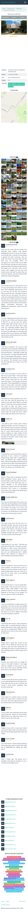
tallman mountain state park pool (14, 856)
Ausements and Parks (8, 2)
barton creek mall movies (18, 884)
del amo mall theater (19, 888)
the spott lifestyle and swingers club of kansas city (14, 863)
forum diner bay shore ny (9, 883)
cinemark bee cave (20, 883)
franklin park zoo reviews (14, 861)
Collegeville (19, 8)
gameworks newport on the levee (14, 875)
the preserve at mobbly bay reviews (14, 891)
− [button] (3, 96)
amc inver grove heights (20, 886)
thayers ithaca (21, 858)
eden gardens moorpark (8, 860)
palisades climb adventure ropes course (14, 866)
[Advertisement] (14, 53)
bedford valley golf (8, 884)
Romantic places (5, 904)
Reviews (22, 17)
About (7, 901)
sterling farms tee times (19, 880)
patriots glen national (9, 888)
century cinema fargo (14, 868)
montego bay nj (20, 878)
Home (3, 8)
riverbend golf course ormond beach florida (14, 889)
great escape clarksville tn (19, 860)
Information (5, 17)
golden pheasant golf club (14, 876)
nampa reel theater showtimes (14, 881)
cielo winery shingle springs (10, 878)
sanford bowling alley (14, 865)
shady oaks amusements (8, 886)
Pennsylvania (10, 8)
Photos (14, 17)
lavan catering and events (14, 873)
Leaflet (25, 122)
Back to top (22, 901)
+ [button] (3, 94)
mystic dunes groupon (8, 880)
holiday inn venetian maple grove (14, 870)
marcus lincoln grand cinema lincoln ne (14, 871)
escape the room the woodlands (10, 858)
